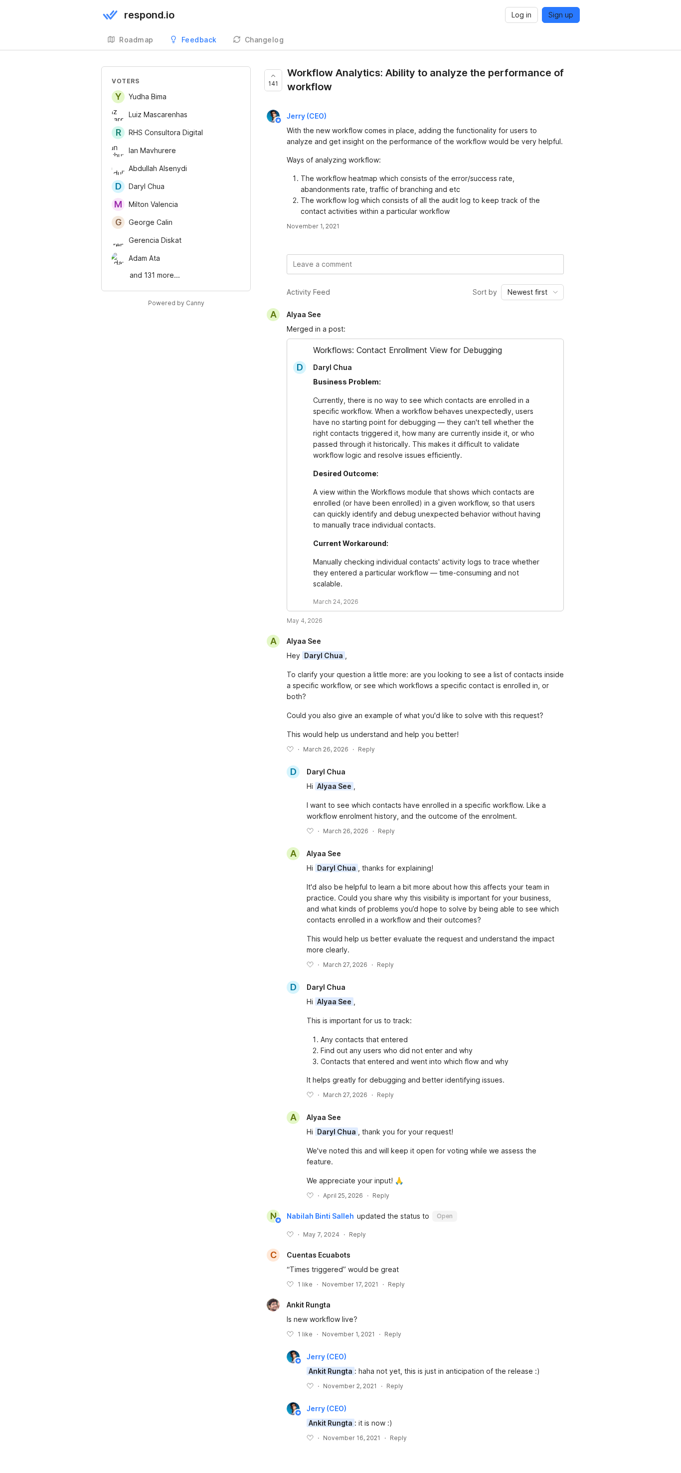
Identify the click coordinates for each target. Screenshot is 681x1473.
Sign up (560, 14)
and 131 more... (155, 275)
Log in (521, 14)
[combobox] (532, 292)
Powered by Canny (176, 303)
